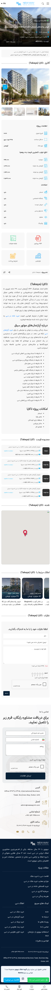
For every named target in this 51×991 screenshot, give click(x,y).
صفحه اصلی (45, 52)
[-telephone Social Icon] (28, 832)
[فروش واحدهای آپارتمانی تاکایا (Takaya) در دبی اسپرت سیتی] (25, 86)
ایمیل (37, 801)
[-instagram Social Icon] (23, 832)
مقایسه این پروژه (40, 20)
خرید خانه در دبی (13, 316)
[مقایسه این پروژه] (4, 272)
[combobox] (42, 740)
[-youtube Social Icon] (17, 832)
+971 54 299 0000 (17, 952)
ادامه (6, 693)
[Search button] (43, 3)
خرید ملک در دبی (33, 52)
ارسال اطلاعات (25, 775)
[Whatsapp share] (9, 272)
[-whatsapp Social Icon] (33, 832)
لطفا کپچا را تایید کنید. (41, 678)
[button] (5, 87)
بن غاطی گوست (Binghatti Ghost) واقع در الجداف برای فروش (33, 603)
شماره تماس (34, 811)
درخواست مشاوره (8, 451)
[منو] (48, 3)
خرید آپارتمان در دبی (20, 52)
